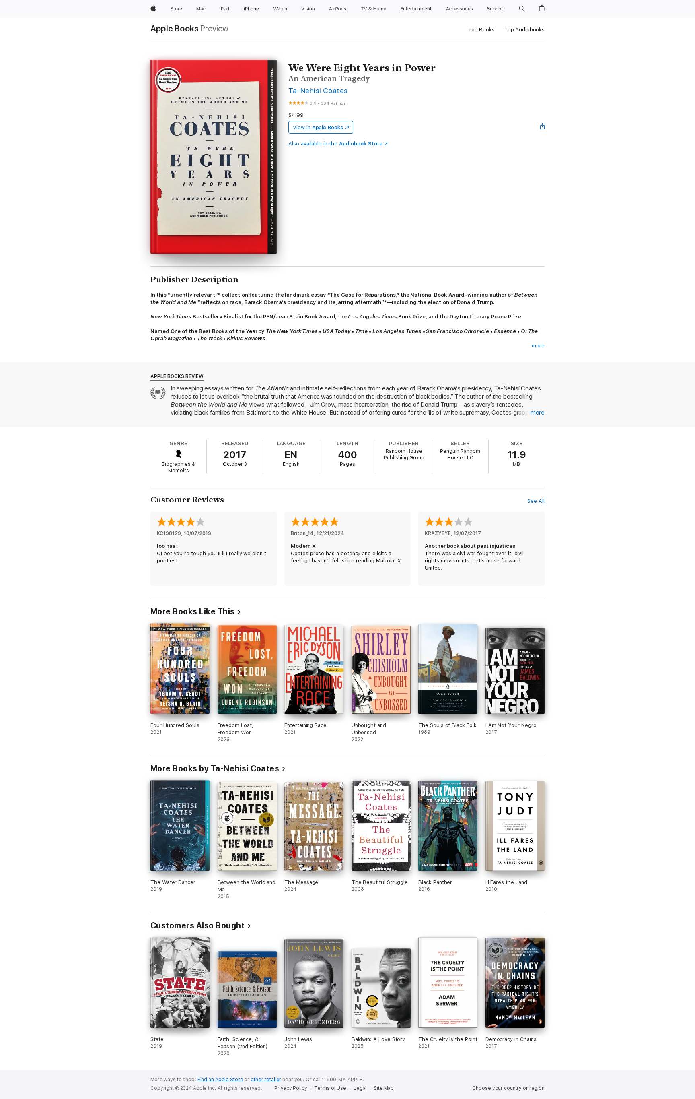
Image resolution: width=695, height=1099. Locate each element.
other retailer (266, 1079)
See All (536, 501)
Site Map (384, 1088)
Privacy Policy (290, 1088)
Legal (360, 1088)
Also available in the (335, 143)
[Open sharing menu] (543, 127)
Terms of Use (330, 1088)
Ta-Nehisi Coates (318, 90)
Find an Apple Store (220, 1079)
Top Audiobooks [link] (524, 30)
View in (318, 127)
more (538, 346)
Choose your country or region (508, 1088)
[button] (522, 9)
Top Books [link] (481, 30)
